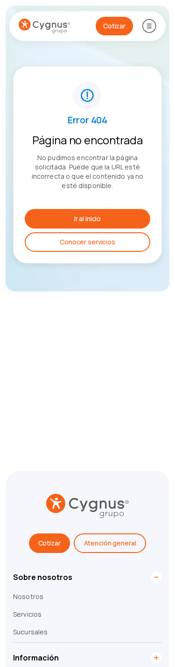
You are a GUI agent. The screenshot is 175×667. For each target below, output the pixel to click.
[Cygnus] (44, 26)
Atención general (110, 543)
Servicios (27, 614)
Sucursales (30, 631)
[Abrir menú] (149, 26)
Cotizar (49, 543)
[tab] (87, 579)
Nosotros (28, 596)
